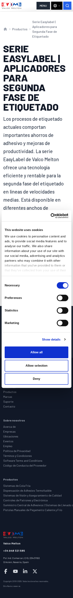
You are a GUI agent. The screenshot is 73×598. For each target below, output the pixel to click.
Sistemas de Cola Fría (16, 485)
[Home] (11, 5)
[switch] (62, 298)
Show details (51, 339)
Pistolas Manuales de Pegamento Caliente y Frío (32, 510)
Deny (36, 378)
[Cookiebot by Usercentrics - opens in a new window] (51, 215)
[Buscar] (67, 6)
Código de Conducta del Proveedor (24, 465)
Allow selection (37, 365)
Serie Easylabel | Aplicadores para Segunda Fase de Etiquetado (44, 29)
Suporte (8, 401)
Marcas (7, 396)
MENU (43, 5)
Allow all (36, 352)
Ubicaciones (10, 436)
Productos (19, 29)
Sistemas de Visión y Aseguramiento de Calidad (32, 495)
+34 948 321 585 (14, 550)
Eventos (8, 441)
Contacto (9, 406)
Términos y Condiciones (17, 455)
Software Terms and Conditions (22, 460)
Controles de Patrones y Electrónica (25, 500)
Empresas (9, 431)
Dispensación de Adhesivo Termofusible (27, 490)
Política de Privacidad (16, 451)
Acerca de (9, 426)
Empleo (7, 446)
